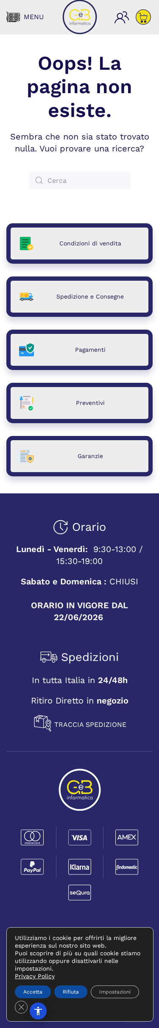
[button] (25, 17)
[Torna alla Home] (80, 17)
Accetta (32, 992)
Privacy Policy (35, 976)
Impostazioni (115, 992)
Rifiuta (71, 992)
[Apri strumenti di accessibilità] (38, 1010)
